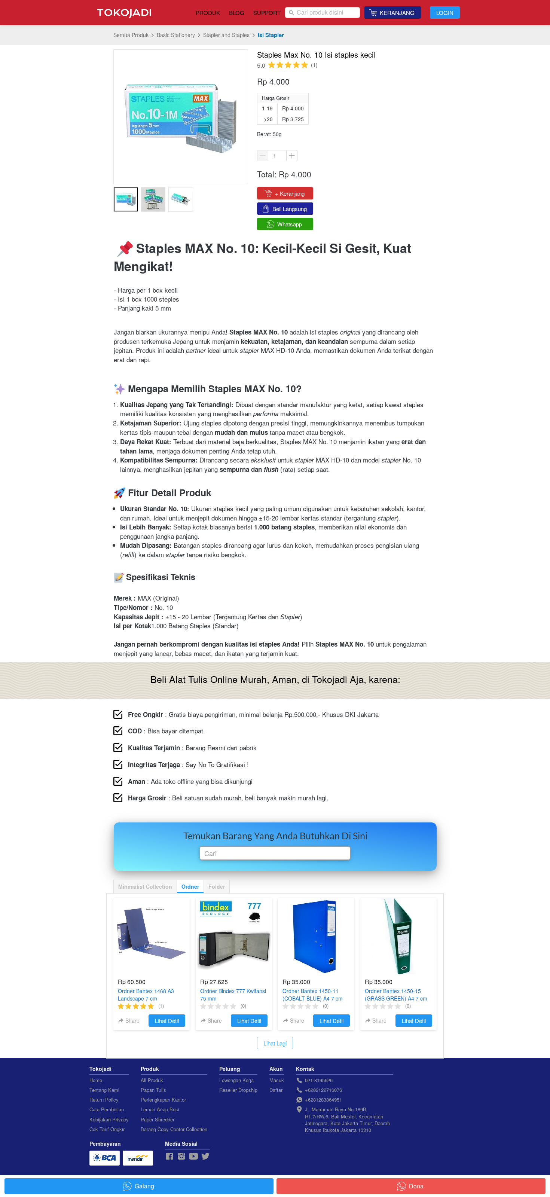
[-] (169, 1156)
